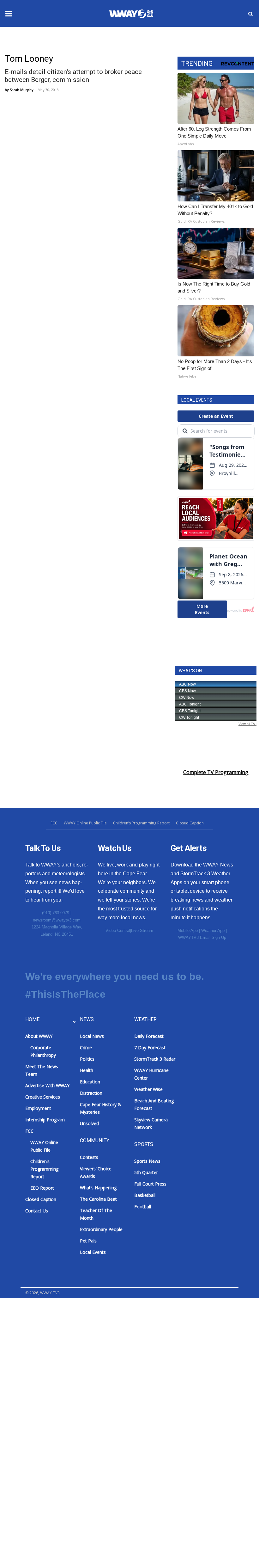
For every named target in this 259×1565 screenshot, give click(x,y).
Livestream (19, 1443)
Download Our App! (36, 1304)
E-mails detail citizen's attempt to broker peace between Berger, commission (73, 75)
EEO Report (42, 1188)
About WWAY (38, 1036)
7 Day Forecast (150, 1047)
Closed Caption (190, 823)
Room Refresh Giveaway (41, 1397)
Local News (92, 1036)
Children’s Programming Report (141, 823)
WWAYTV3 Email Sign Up (202, 937)
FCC (54, 823)
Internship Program (45, 1120)
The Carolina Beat (98, 1199)
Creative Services (42, 1097)
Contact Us (36, 1211)
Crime (86, 1047)
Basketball (144, 1195)
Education (90, 1082)
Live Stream (142, 930)
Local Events (93, 1252)
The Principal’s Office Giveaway (49, 1412)
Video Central (117, 930)
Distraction (91, 1093)
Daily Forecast (149, 1036)
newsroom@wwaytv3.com (57, 920)
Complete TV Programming (215, 772)
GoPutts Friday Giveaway (42, 1366)
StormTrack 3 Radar (154, 1059)
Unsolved (89, 1123)
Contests (16, 1319)
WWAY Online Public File (85, 823)
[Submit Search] (250, 13)
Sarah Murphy (21, 89)
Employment (38, 1108)
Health (86, 1070)
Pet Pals (88, 1241)
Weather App (213, 930)
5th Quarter (146, 1172)
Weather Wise (148, 1089)
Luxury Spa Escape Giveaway (46, 1381)
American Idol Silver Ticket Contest (54, 1350)
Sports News (147, 1161)
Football (142, 1207)
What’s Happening (98, 1188)
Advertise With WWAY (31, 1549)
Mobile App (188, 930)
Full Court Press (150, 1184)
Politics (87, 1059)
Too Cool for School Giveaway (48, 1428)
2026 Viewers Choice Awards (46, 1335)
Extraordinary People (101, 1229)
